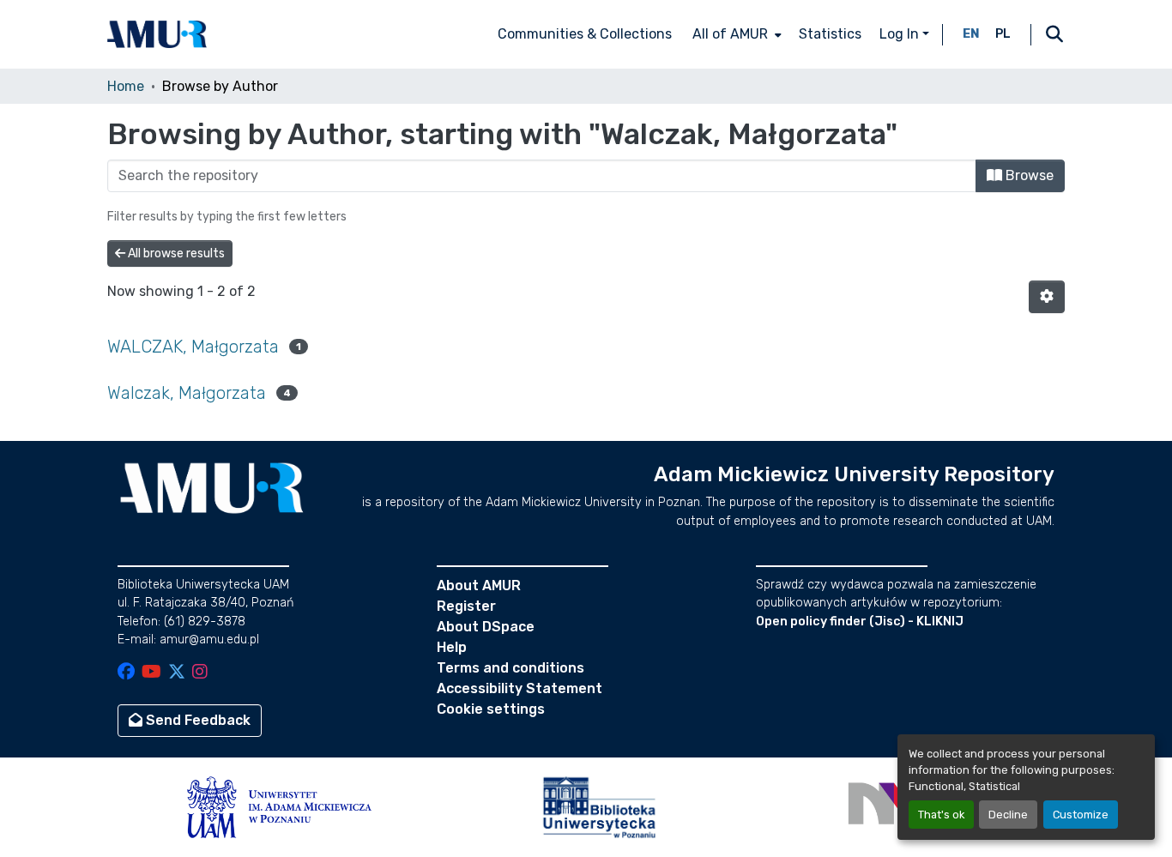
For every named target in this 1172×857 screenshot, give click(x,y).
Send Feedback (196, 720)
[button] (157, 34)
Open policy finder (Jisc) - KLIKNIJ (860, 621)
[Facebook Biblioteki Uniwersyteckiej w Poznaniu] (126, 673)
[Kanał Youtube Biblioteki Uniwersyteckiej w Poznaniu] (151, 673)
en (971, 34)
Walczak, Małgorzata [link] (186, 393)
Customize (1081, 814)
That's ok (941, 814)
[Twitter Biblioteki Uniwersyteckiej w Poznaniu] (176, 673)
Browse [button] (1028, 175)
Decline (1008, 814)
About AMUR (479, 585)
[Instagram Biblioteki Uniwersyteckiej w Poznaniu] (200, 673)
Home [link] (125, 86)
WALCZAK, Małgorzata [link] (193, 346)
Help (452, 647)
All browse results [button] (175, 253)
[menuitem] (735, 34)
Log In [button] (900, 34)
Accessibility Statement (519, 688)
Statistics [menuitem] (830, 34)
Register (466, 606)
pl (1003, 34)
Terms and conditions (510, 668)
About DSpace (486, 627)
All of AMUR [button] (730, 34)
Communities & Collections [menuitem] (585, 34)
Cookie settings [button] (491, 709)
